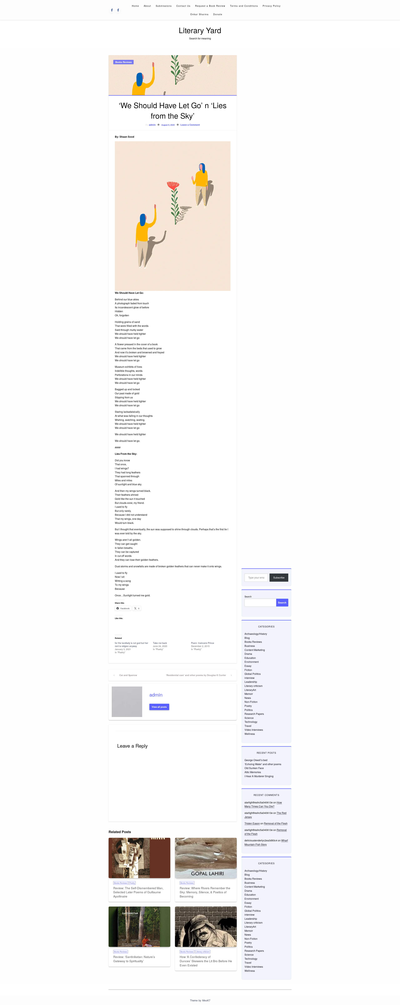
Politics (249, 710)
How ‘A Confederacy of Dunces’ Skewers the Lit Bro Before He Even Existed (206, 961)
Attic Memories (253, 772)
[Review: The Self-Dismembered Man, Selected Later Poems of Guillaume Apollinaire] (139, 858)
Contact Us (183, 5)
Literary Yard (200, 30)
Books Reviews (123, 62)
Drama (248, 654)
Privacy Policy (272, 5)
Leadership (251, 682)
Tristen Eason (252, 823)
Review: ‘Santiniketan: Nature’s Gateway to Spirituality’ (134, 959)
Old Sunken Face (254, 768)
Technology (251, 722)
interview (250, 678)
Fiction (248, 670)
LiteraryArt (250, 690)
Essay (248, 666)
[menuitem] (135, 6)
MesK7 (206, 1000)
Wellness (250, 734)
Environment (252, 662)
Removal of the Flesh (276, 823)
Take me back (160, 642)
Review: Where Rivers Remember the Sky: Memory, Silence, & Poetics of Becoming (205, 892)
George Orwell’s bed (256, 760)
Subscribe (279, 577)
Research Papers (254, 714)
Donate (217, 14)
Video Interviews (254, 730)
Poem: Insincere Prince (202, 642)
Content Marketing (255, 650)
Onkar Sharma (199, 14)
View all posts (159, 706)
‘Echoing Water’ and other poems (263, 764)
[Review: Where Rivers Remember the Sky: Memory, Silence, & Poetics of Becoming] (206, 858)
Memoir (249, 694)
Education (250, 658)
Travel (248, 726)
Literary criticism (203, 951)
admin (152, 124)
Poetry (132, 883)
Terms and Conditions (244, 5)
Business (250, 646)
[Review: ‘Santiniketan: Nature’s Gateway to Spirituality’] (139, 927)
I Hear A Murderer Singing (259, 776)
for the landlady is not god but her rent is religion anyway (131, 644)
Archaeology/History (256, 634)
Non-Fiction (251, 702)
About (147, 5)
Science (249, 718)
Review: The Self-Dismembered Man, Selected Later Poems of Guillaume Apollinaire (138, 892)
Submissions (164, 5)
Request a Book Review (210, 5)
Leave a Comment (190, 124)
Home (135, 5)
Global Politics (253, 674)
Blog (247, 638)
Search (248, 596)
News (248, 698)
